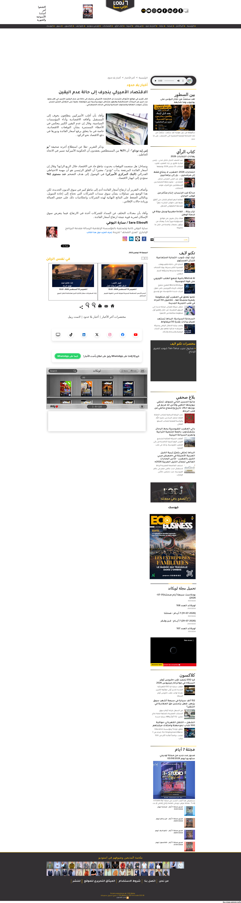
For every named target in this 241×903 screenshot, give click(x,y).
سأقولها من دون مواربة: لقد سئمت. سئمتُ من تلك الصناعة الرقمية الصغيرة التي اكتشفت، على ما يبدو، (174, 136)
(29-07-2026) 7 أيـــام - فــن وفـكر (178, 621)
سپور (59, 26)
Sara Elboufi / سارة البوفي (127, 223)
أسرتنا (129, 26)
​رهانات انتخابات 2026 (183, 156)
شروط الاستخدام (129, 881)
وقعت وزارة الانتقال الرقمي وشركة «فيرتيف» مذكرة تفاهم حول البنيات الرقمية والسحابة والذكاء (168, 329)
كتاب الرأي (119, 26)
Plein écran (188, 640)
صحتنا (170, 26)
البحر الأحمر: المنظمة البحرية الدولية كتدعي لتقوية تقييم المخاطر (125, 295)
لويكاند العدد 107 (186, 629)
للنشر (76, 881)
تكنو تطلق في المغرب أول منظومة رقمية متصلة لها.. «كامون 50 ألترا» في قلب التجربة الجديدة (174, 300)
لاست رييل (74, 317)
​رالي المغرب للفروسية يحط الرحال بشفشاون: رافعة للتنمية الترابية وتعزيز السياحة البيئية (175, 432)
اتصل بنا (149, 881)
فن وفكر (138, 26)
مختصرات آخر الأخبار (114, 317)
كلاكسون (69, 26)
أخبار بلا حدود (150, 26)
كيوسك (49, 26)
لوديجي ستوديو (93, 26)
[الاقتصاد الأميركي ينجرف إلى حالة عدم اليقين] (127, 114)
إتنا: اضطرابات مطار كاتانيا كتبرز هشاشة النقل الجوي (77, 293)
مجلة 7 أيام (185, 750)
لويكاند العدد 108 (186, 606)
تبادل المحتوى (121, 897)
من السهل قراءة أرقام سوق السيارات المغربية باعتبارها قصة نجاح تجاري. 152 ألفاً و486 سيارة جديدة (167, 714)
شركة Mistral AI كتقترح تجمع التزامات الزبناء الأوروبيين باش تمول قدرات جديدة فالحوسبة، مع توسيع (168, 288)
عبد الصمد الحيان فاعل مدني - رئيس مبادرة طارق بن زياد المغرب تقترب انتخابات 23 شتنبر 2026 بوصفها (167, 163)
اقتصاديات (107, 26)
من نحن (163, 881)
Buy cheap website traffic (232, 902)
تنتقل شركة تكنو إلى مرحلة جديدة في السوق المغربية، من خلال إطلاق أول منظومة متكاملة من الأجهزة (167, 310)
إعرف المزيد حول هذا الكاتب (99, 233)
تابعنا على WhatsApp (67, 356)
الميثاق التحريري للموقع (99, 881)
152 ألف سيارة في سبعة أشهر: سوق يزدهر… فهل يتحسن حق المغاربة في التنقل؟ (174, 704)
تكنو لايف (80, 26)
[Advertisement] (120, 49)
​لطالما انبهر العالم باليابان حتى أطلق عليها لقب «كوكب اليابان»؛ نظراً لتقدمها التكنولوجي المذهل (168, 203)
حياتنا (161, 26)
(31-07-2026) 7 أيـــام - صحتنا (180, 613)
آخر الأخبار (180, 26)
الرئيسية (190, 26)
